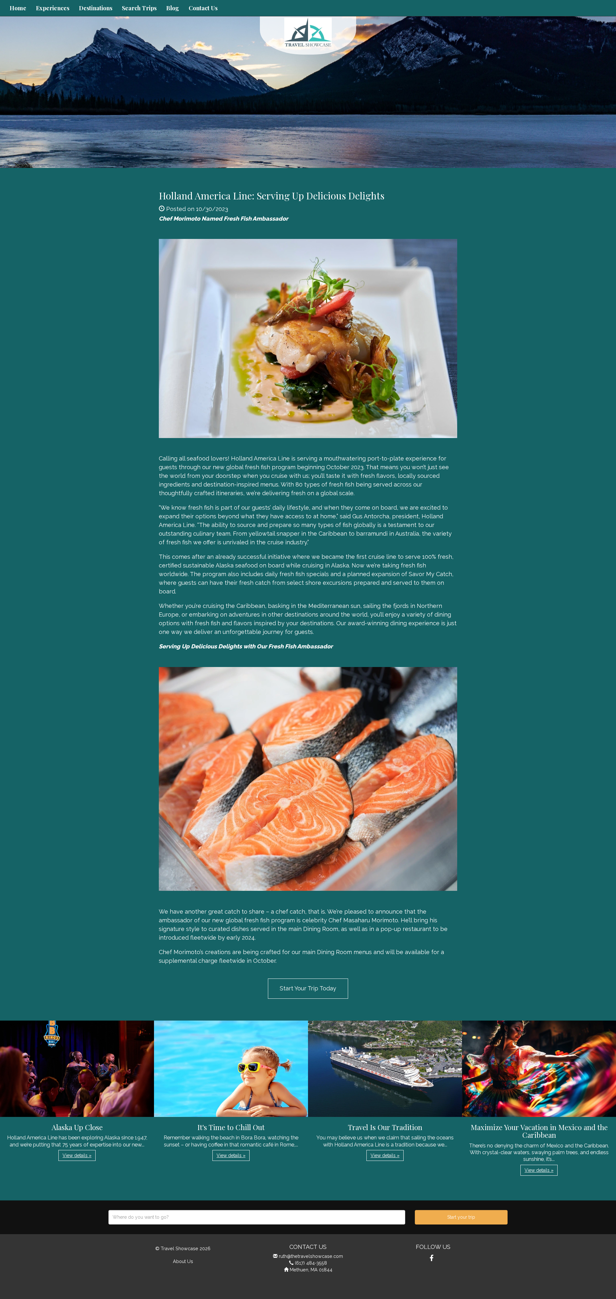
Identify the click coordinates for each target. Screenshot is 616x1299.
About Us (183, 1261)
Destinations (95, 8)
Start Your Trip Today (308, 988)
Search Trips (139, 8)
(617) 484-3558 (311, 1263)
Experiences (52, 8)
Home (18, 8)
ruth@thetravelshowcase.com (311, 1256)
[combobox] (256, 1217)
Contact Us (203, 8)
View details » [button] (77, 1155)
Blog (172, 8)
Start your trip (461, 1217)
